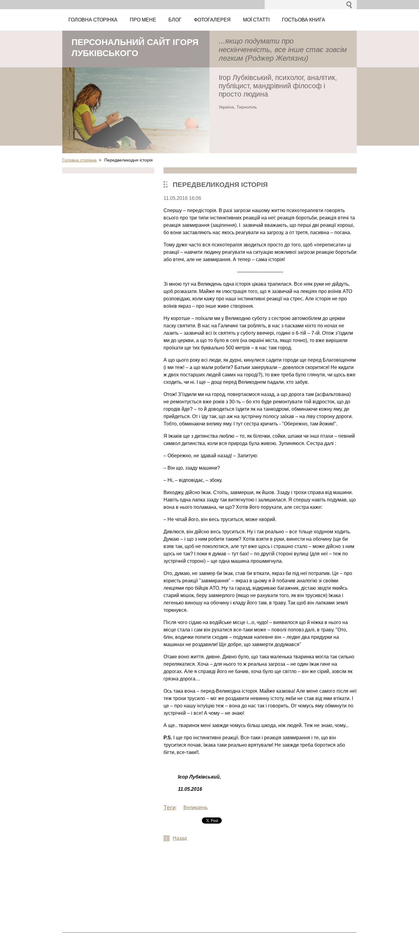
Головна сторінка (79, 160)
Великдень (195, 807)
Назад (180, 838)
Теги (169, 807)
